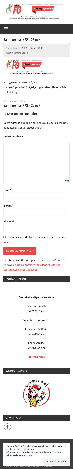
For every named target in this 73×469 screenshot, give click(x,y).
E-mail (8, 205)
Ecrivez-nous (36, 356)
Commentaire (13, 136)
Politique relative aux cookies (19, 455)
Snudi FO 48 (36, 48)
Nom (7, 190)
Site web (9, 221)
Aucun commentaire (17, 52)
